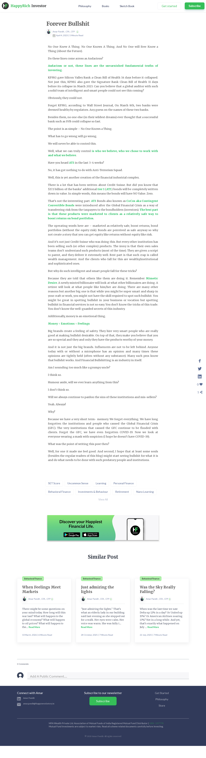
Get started (169, 6)
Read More (34, 627)
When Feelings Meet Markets (41, 589)
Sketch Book (127, 6)
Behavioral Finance (59, 491)
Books (105, 6)
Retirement (122, 491)
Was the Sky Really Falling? (157, 589)
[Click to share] (200, 360)
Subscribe (195, 6)
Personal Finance (123, 483)
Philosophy (84, 6)
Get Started (162, 693)
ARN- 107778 (156, 723)
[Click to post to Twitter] (200, 368)
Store (162, 705)
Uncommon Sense (77, 483)
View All (103, 499)
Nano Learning (145, 491)
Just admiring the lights (97, 589)
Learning (101, 483)
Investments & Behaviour (93, 491)
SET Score (54, 483)
